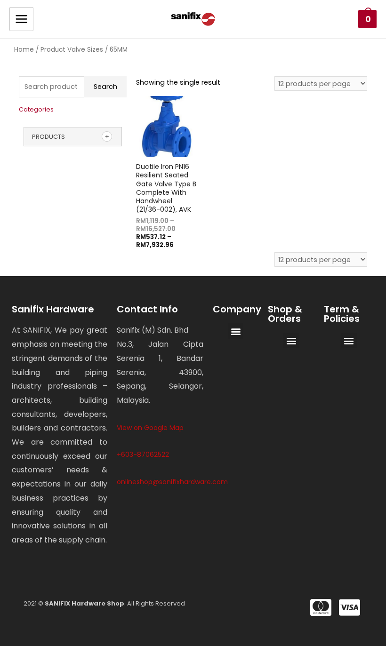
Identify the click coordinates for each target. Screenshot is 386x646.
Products (48, 136)
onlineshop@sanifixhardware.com (172, 481)
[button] (235, 331)
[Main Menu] (21, 19)
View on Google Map (150, 427)
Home (24, 49)
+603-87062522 (143, 454)
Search (105, 86)
